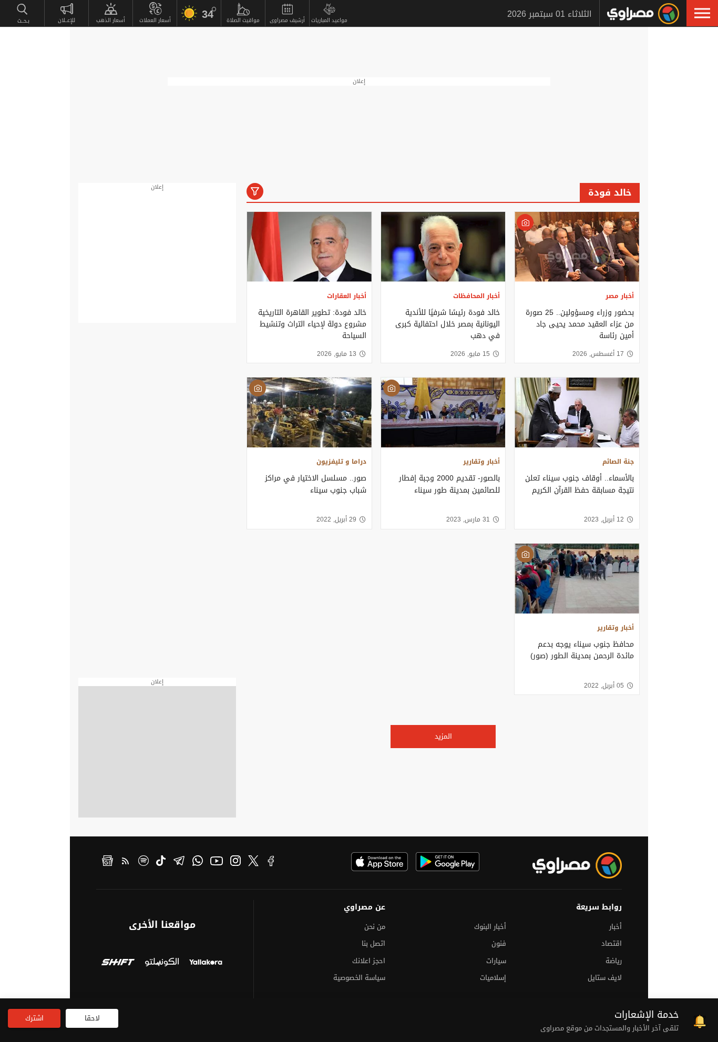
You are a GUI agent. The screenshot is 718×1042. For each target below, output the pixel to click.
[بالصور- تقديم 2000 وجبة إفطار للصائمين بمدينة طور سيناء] (443, 412)
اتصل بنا (373, 943)
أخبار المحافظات (476, 296)
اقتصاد (611, 943)
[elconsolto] (161, 963)
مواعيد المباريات (329, 20)
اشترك (34, 1018)
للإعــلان (66, 20)
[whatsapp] (197, 862)
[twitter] (253, 862)
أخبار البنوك (490, 926)
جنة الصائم (618, 461)
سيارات (496, 960)
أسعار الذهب (110, 20)
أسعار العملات (155, 20)
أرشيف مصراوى (287, 20)
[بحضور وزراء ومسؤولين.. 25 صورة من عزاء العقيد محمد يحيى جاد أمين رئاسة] (577, 247)
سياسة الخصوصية (359, 977)
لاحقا (92, 1018)
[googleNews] (107, 862)
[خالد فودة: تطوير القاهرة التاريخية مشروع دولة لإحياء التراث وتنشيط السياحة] (309, 247)
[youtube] (216, 862)
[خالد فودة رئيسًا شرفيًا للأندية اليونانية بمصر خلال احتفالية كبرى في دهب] (443, 247)
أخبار (615, 926)
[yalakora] (206, 963)
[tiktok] (161, 862)
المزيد (443, 736)
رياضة (614, 960)
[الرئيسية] (643, 13)
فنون (498, 943)
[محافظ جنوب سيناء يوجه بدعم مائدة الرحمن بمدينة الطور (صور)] (577, 579)
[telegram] (179, 862)
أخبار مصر (620, 296)
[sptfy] (143, 862)
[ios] (379, 861)
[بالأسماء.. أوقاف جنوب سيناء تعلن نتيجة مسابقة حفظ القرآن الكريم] (577, 412)
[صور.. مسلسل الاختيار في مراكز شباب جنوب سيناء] (309, 412)
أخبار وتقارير (481, 461)
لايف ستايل (605, 977)
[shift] (118, 963)
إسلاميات (493, 977)
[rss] (125, 862)
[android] (447, 861)
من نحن (374, 926)
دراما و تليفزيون (341, 461)
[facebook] (271, 862)
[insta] (235, 862)
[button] (702, 13)
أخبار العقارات (346, 296)
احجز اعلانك (368, 960)
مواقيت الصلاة (243, 20)
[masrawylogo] (568, 865)
